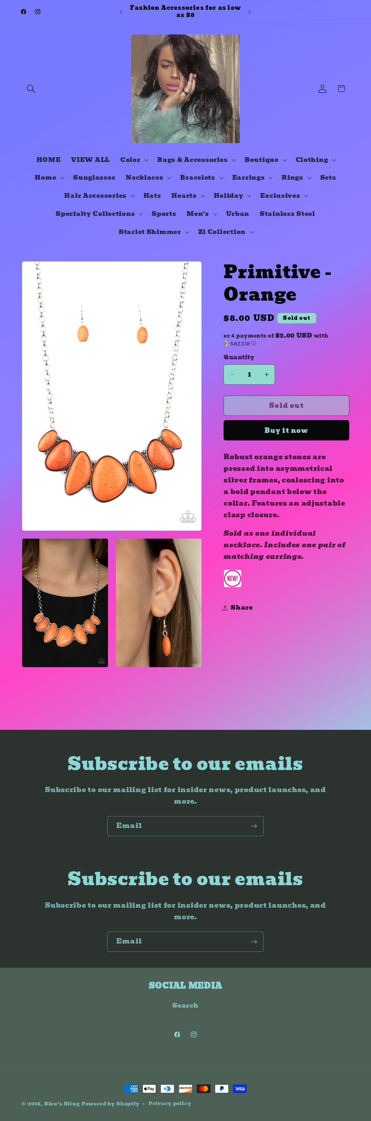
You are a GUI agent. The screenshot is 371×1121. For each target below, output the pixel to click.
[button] (31, 88)
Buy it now (286, 430)
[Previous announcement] (121, 11)
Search (185, 1006)
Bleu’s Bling (62, 1104)
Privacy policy (170, 1103)
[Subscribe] (253, 826)
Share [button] (242, 607)
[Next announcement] (250, 11)
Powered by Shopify (110, 1104)
